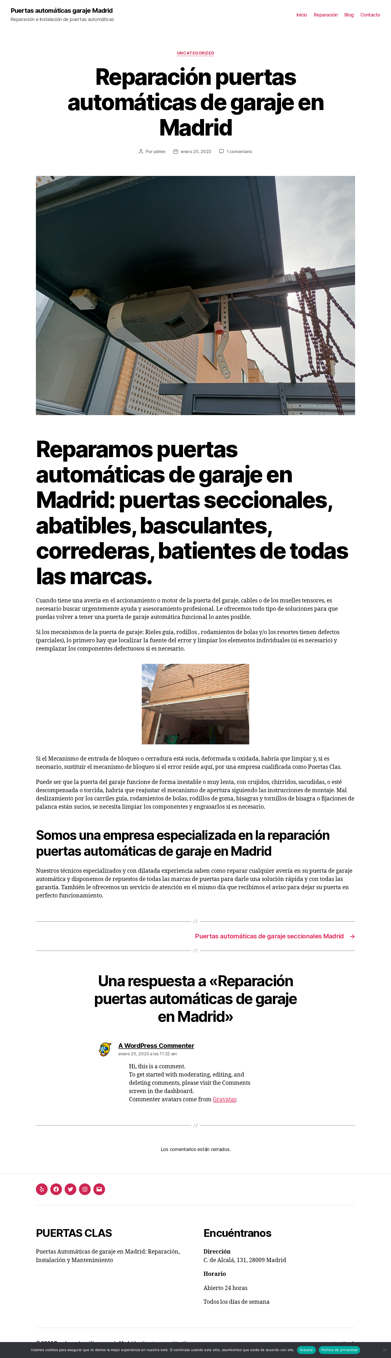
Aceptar (306, 1350)
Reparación (326, 15)
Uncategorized (195, 53)
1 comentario (239, 151)
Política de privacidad (339, 1350)
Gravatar (224, 1099)
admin (159, 151)
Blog (349, 15)
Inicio (302, 15)
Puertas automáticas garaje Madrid (62, 10)
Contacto (370, 15)
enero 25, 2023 (196, 151)
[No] (384, 1350)
